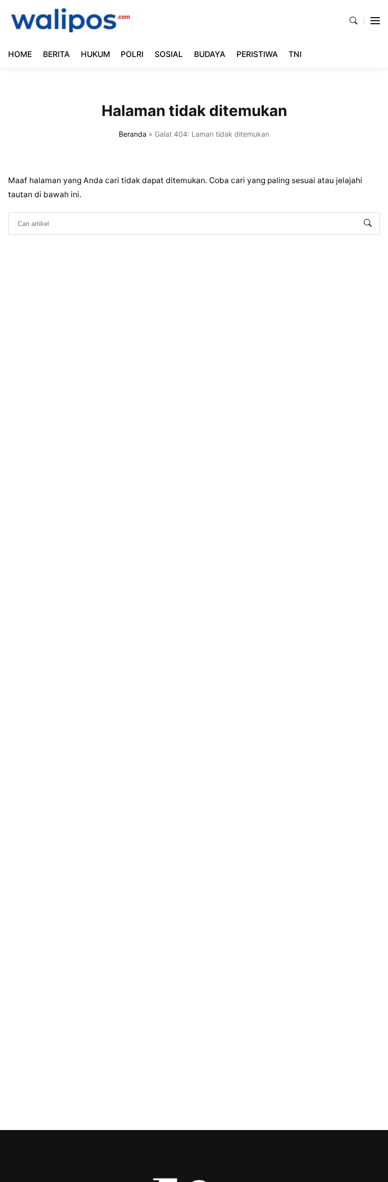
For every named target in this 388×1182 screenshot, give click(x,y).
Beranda (133, 134)
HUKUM (95, 54)
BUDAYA (209, 54)
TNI (295, 54)
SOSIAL (169, 54)
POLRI (132, 54)
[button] (354, 20)
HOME (20, 54)
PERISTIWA (257, 54)
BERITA (56, 54)
